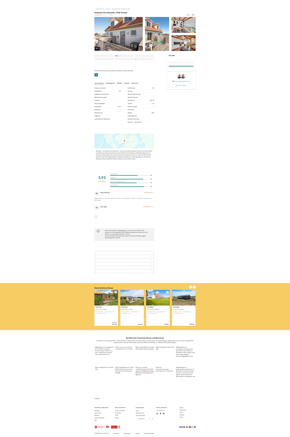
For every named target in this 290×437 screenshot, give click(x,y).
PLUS (116, 415)
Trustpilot (97, 398)
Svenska (182, 415)
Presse (117, 418)
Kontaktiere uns (160, 410)
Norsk (181, 412)
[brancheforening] (99, 428)
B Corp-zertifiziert (120, 410)
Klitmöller (108, 9)
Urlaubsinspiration (99, 418)
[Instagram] (157, 413)
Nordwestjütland (100, 9)
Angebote (97, 410)
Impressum (116, 433)
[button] (104, 356)
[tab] (101, 305)
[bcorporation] (119, 428)
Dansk (181, 417)
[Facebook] (160, 413)
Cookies (137, 433)
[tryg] (114, 428)
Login (137, 410)
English (181, 407)
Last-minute (97, 413)
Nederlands (183, 410)
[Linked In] (163, 413)
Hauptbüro (118, 413)
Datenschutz (127, 433)
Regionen (96, 415)
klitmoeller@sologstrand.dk (182, 81)
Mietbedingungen (149, 433)
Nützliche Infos (140, 413)
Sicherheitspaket (140, 415)
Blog (95, 420)
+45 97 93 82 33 (182, 85)
